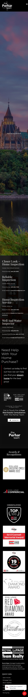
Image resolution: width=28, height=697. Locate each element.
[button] (27, 4)
